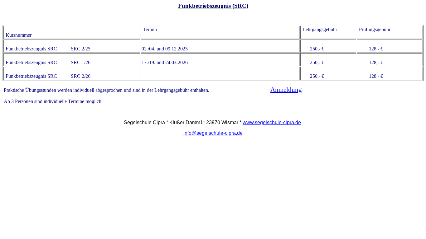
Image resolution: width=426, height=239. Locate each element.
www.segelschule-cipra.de (272, 122)
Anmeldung (286, 89)
